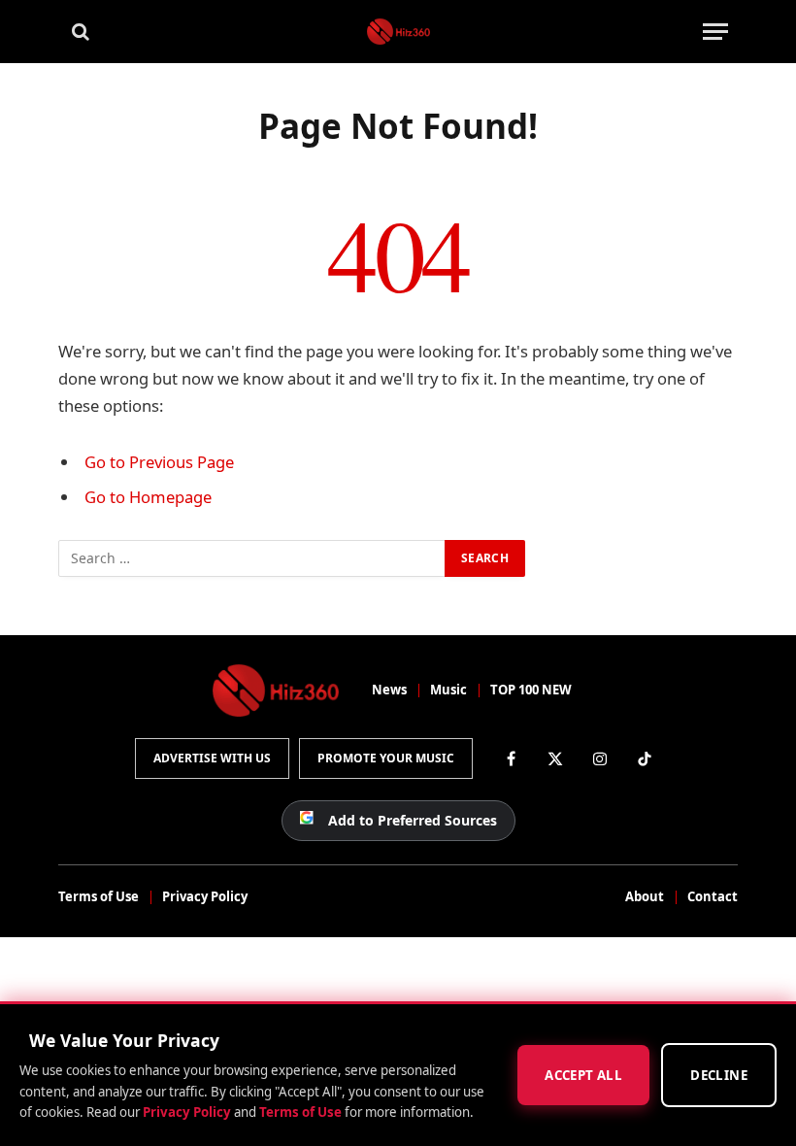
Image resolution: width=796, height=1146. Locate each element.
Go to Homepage (148, 497)
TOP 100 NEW (531, 689)
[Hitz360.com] (398, 31)
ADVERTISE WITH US (212, 758)
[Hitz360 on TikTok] (644, 758)
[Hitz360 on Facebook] (510, 758)
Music (448, 689)
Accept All (583, 1075)
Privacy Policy (205, 896)
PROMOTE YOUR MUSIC (385, 758)
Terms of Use (98, 896)
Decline (718, 1075)
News (389, 689)
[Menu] (715, 31)
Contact (712, 896)
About (644, 896)
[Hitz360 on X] (555, 758)
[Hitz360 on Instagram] (599, 758)
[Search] (78, 31)
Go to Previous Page (159, 462)
